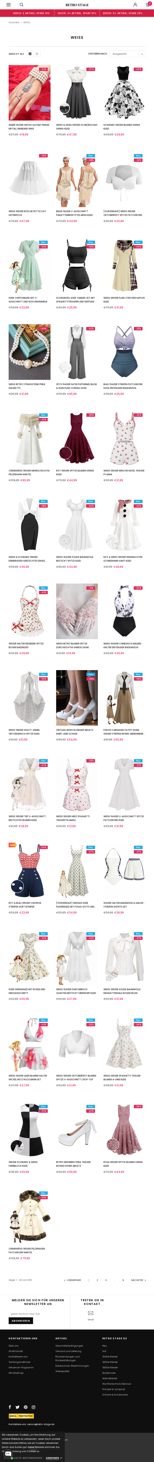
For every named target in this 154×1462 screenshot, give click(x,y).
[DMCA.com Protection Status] (21, 1415)
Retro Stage (77, 5)
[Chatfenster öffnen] (8, 1454)
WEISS (26, 22)
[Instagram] (33, 1407)
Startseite (14, 22)
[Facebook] (10, 1407)
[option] (31, 13)
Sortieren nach (97, 53)
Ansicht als (16, 53)
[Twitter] (17, 1407)
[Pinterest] (25, 1407)
